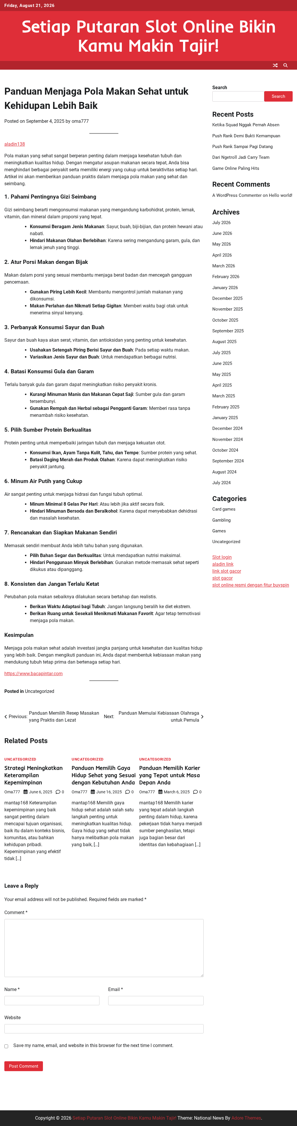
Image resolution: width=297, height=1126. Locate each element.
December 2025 (227, 298)
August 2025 (224, 341)
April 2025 (222, 385)
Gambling (221, 520)
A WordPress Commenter (237, 195)
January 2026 (225, 287)
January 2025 (225, 417)
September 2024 (228, 461)
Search (219, 87)
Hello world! (280, 195)
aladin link (222, 564)
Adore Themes (246, 1118)
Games (219, 531)
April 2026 (222, 255)
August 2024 (224, 472)
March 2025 (223, 396)
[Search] (285, 65)
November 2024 (227, 439)
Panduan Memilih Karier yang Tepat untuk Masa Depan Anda (169, 775)
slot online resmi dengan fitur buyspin (250, 585)
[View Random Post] (275, 65)
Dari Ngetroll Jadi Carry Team (240, 157)
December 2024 (227, 428)
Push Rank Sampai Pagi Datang (242, 146)
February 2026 (225, 276)
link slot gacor (226, 571)
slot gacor (222, 578)
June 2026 (222, 233)
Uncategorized (39, 691)
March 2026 (223, 266)
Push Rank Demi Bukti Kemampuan (246, 135)
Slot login (222, 557)
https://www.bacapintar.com (33, 673)
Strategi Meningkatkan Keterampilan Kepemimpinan (33, 775)
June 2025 (222, 363)
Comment (16, 912)
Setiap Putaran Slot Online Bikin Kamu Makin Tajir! (148, 35)
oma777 (80, 121)
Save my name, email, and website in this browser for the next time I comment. (93, 1045)
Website (12, 1017)
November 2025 (227, 309)
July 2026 (221, 222)
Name (12, 989)
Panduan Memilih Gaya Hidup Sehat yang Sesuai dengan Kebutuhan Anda (104, 775)
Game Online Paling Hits (235, 168)
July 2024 (221, 482)
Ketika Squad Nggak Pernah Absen (245, 124)
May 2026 (221, 244)
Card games (224, 509)
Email (115, 989)
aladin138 (14, 144)
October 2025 (225, 320)
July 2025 (221, 352)
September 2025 (228, 331)
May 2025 (221, 374)
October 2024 (225, 450)
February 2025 (225, 407)
